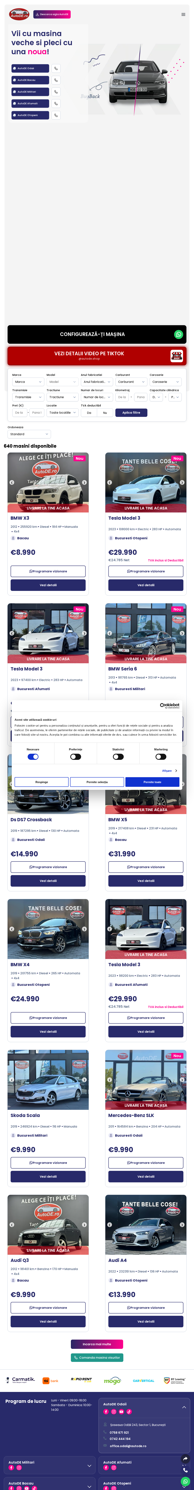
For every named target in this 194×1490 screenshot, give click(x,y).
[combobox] (28, 382)
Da (89, 413)
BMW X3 (20, 518)
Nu (105, 413)
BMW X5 (117, 820)
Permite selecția (97, 782)
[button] (144, 1408)
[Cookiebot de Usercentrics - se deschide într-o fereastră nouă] (162, 706)
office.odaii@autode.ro (128, 1446)
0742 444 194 (120, 1439)
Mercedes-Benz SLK (131, 1115)
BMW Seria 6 (122, 669)
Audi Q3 (20, 1260)
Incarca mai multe (97, 1344)
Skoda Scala (25, 1115)
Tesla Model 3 (124, 518)
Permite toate (152, 782)
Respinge (41, 782)
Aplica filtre (131, 412)
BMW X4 (20, 964)
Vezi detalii (48, 585)
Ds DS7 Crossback (31, 820)
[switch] (75, 757)
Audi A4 (117, 1260)
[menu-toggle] (183, 14)
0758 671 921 (119, 1432)
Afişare (167, 770)
